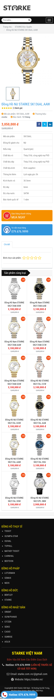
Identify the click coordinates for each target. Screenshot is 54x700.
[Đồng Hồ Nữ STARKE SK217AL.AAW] (14, 445)
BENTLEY (8, 595)
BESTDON (8, 561)
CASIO (7, 631)
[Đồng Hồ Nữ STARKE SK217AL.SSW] (14, 484)
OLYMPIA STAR (11, 536)
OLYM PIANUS (10, 616)
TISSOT (7, 531)
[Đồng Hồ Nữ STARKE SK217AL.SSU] (39, 445)
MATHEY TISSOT (11, 551)
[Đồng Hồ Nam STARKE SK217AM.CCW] (39, 328)
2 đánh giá (17, 108)
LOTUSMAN (9, 573)
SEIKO (7, 626)
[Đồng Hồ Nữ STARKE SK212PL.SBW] (39, 484)
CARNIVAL (9, 556)
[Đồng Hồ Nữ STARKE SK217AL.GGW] (14, 406)
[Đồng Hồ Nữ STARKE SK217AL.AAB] (39, 406)
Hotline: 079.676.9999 (21, 694)
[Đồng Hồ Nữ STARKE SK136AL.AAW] (27, 60)
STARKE (8, 599)
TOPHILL (8, 546)
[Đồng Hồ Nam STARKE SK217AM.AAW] (14, 328)
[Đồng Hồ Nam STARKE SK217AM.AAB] (39, 289)
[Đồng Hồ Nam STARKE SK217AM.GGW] (14, 367)
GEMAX (7, 578)
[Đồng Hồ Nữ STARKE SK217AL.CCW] (39, 367)
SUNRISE (8, 636)
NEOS (6, 583)
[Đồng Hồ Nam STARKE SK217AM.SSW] (14, 289)
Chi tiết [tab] (7, 244)
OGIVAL (7, 541)
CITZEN (7, 621)
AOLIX (7, 641)
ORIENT (7, 612)
